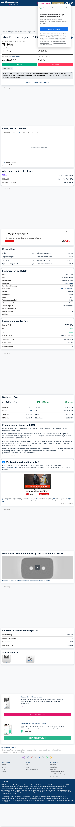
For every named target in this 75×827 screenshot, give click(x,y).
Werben (28, 767)
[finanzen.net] (11, 2)
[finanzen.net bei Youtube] (31, 757)
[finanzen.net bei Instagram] (23, 757)
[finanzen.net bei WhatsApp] (47, 757)
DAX (30, 411)
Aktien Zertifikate (32, 750)
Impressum (52, 765)
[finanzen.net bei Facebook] (27, 757)
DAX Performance (14, 56)
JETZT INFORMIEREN (37, 714)
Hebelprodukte (12, 32)
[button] (44, 3)
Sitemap (3, 771)
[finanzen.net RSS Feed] (52, 757)
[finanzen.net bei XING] (43, 757)
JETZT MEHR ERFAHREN (37, 738)
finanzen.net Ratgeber (10, 467)
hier (37, 498)
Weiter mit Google (54, 29)
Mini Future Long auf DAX (27, 32)
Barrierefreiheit (54, 776)
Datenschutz (53, 767)
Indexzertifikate (56, 750)
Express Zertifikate (18, 752)
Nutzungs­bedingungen (56, 771)
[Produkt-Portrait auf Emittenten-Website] (6, 662)
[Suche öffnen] (66, 3)
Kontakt (3, 765)
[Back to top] (70, 825)
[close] (67, 8)
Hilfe (27, 765)
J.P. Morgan (69, 283)
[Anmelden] (71, 3)
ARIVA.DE (70, 800)
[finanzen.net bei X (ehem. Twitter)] (35, 757)
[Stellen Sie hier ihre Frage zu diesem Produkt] (30, 659)
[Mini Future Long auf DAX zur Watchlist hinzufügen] (71, 37)
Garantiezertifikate (44, 750)
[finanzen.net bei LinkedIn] (39, 757)
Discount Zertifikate (7, 750)
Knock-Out (8, 165)
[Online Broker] (12, 4)
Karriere (3, 767)
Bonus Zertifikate (20, 750)
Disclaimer (52, 769)
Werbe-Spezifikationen (32, 769)
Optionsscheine (6, 752)
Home (3, 32)
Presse (3, 769)
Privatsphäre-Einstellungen (57, 774)
